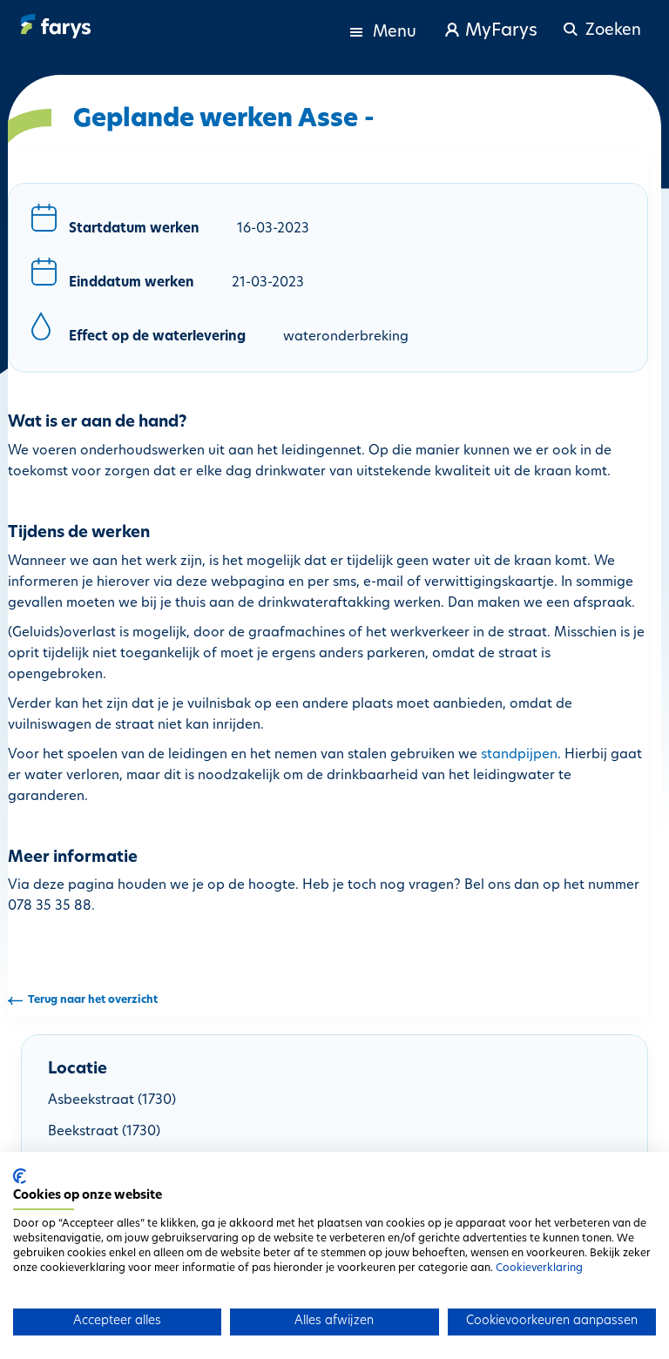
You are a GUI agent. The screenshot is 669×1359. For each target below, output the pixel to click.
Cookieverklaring (539, 1268)
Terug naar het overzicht (93, 1000)
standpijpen (519, 755)
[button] (599, 22)
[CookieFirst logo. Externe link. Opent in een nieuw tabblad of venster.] (19, 1176)
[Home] (56, 26)
